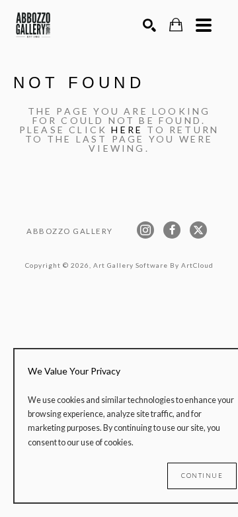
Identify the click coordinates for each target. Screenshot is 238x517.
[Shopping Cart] (175, 24)
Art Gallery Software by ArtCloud (153, 265)
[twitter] (198, 230)
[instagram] (145, 230)
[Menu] (204, 25)
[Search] (149, 25)
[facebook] (171, 230)
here (127, 129)
